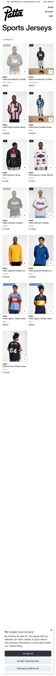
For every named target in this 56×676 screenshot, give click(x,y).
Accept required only (28, 660)
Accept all (28, 653)
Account (49, 12)
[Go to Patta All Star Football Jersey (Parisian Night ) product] (14, 346)
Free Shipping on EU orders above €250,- (18, 2)
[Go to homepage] (12, 13)
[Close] (51, 630)
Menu (51, 7)
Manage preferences (28, 668)
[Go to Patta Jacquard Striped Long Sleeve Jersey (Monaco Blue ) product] (41, 250)
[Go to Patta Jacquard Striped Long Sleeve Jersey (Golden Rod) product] (14, 250)
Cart (51, 16)
